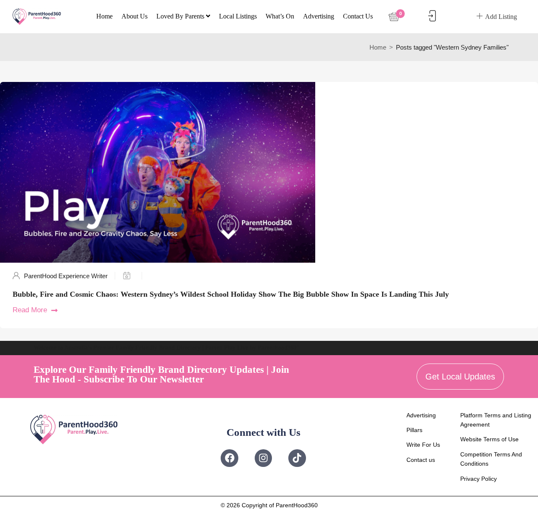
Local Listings (238, 16)
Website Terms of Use (489, 439)
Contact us (358, 16)
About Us (134, 16)
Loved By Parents (181, 16)
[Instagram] (263, 458)
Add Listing (501, 16)
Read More (30, 310)
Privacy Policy (478, 478)
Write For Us (423, 444)
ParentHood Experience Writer (66, 275)
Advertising (318, 16)
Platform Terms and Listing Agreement (495, 420)
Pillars (414, 430)
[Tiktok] (297, 458)
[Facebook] (229, 458)
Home (104, 16)
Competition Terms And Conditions (491, 459)
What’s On (280, 16)
